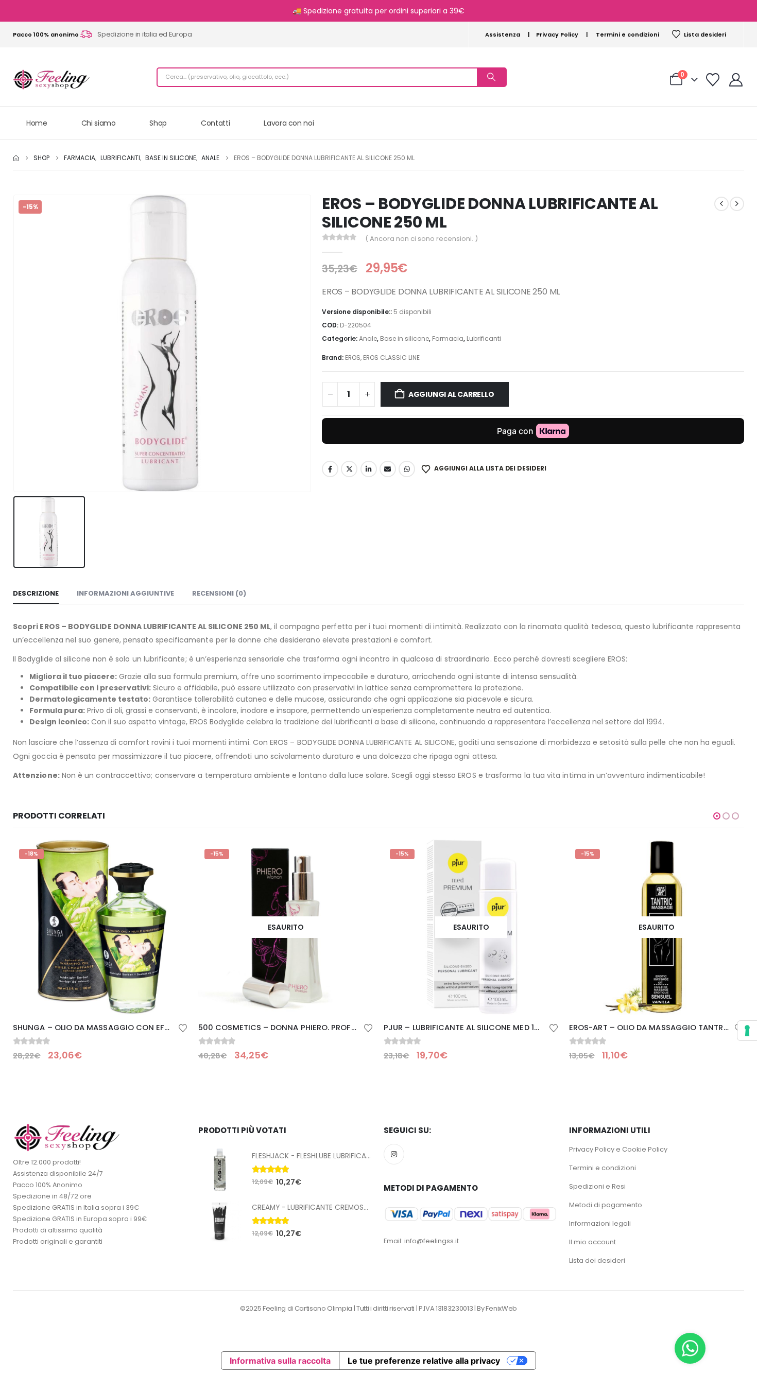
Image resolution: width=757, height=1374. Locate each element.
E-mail (388, 469)
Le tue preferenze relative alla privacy (424, 1360)
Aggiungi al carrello (451, 394)
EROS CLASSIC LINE (391, 357)
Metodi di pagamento (605, 1205)
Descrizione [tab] (36, 593)
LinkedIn (368, 469)
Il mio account (592, 1242)
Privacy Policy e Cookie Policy (618, 1149)
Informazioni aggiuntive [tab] (125, 593)
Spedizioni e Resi (597, 1186)
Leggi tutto (171, 856)
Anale (368, 338)
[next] (737, 204)
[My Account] (736, 79)
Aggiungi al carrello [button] (727, 856)
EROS (352, 357)
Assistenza (502, 34)
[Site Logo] (51, 79)
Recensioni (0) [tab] (219, 593)
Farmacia (447, 338)
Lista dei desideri (597, 1260)
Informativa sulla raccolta (280, 1360)
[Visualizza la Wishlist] (713, 79)
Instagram (394, 1154)
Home (36, 123)
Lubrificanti (484, 338)
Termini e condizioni (627, 34)
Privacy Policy (557, 34)
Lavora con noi (289, 123)
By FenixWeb (497, 1308)
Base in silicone (404, 338)
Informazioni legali (600, 1223)
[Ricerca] (491, 77)
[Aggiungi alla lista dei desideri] (183, 1027)
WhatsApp (407, 469)
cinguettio (349, 469)
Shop (158, 123)
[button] (716, 816)
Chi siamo (98, 123)
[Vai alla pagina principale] (16, 158)
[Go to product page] (220, 1169)
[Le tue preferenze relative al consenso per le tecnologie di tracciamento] (747, 1030)
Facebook (330, 469)
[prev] (721, 204)
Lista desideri (705, 34)
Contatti (215, 123)
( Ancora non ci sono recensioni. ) (421, 239)
